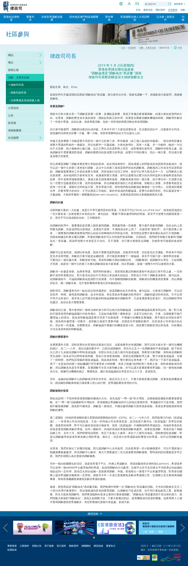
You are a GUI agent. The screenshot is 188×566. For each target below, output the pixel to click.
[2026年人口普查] (31, 533)
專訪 (10, 62)
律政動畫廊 (14, 130)
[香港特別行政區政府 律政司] (15, 6)
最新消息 (148, 9)
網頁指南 (98, 545)
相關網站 (86, 545)
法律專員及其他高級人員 (25, 100)
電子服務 (49, 545)
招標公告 (36, 545)
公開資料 (24, 545)
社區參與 (172, 9)
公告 (10, 115)
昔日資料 (61, 545)
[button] (7, 528)
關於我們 (160, 9)
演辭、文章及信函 (18, 77)
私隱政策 (12, 549)
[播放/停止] (94, 537)
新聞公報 (13, 70)
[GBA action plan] (156, 533)
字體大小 (129, 3)
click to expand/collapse (40, 55)
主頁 (138, 9)
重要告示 (110, 545)
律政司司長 (17, 84)
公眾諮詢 (13, 108)
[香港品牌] (170, 558)
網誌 (10, 55)
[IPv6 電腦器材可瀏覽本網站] (154, 558)
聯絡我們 (137, 3)
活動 (182, 9)
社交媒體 (13, 137)
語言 (121, 3)
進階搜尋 (178, 3)
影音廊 (12, 123)
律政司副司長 (18, 92)
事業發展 (12, 545)
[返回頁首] (184, 507)
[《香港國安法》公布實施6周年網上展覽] (114, 533)
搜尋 (170, 4)
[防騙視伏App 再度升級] (73, 533)
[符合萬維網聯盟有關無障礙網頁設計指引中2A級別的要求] (143, 558)
